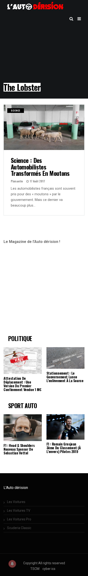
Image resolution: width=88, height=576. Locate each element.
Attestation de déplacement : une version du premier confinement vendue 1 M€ (22, 384)
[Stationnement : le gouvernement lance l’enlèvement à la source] (65, 358)
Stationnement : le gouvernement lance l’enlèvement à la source (65, 376)
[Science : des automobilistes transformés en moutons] (44, 127)
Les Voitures (16, 502)
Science (15, 110)
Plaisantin (17, 181)
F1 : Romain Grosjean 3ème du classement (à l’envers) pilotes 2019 (63, 447)
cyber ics (48, 569)
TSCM (34, 569)
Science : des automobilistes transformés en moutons (40, 167)
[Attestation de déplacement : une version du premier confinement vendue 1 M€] (23, 360)
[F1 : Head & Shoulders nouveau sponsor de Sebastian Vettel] (23, 427)
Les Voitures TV (18, 510)
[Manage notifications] (12, 564)
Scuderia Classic (19, 528)
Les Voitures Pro (19, 519)
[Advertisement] (43, 291)
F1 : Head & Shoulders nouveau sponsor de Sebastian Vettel (19, 449)
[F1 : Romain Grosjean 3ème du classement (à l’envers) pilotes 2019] (65, 427)
